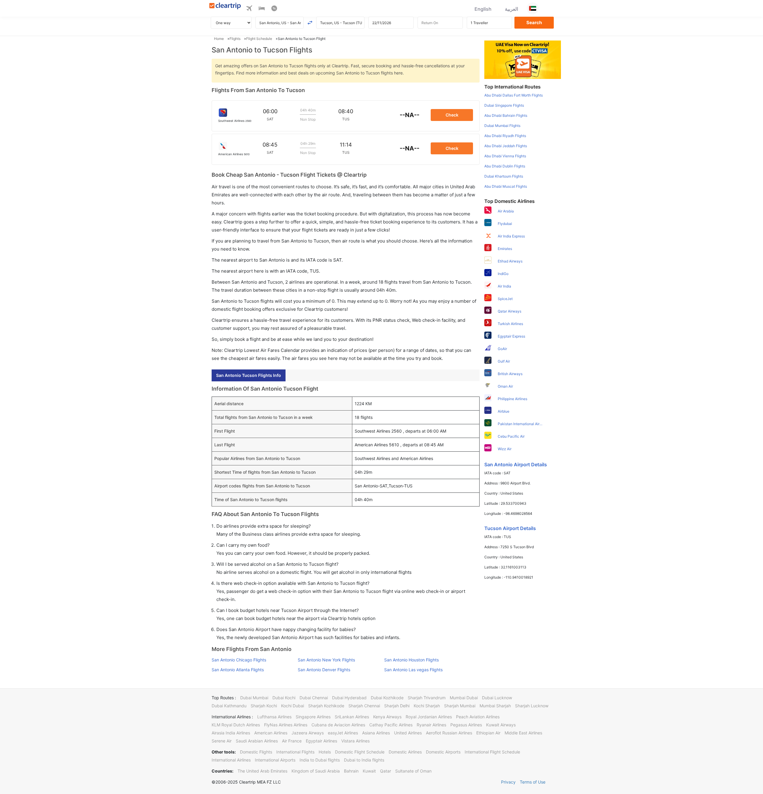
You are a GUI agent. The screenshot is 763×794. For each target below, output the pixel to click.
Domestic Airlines (405, 751)
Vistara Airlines (355, 740)
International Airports (275, 759)
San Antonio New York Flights (326, 659)
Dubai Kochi (283, 697)
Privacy (508, 781)
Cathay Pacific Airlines (390, 724)
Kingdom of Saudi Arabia (315, 770)
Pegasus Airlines (466, 724)
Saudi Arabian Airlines (257, 740)
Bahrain (351, 770)
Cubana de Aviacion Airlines (338, 724)
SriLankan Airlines (352, 716)
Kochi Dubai (292, 705)
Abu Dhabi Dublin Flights (504, 166)
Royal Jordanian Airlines (429, 716)
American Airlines (270, 732)
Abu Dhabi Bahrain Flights (505, 115)
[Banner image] (522, 59)
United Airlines (408, 732)
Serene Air (222, 740)
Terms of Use (532, 781)
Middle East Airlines (523, 732)
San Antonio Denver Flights (324, 669)
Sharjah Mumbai (459, 705)
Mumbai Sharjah (495, 705)
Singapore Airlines (313, 716)
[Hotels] (261, 9)
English (482, 9)
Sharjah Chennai (364, 705)
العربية (511, 9)
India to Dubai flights (320, 759)
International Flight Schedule (492, 751)
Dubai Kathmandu (229, 705)
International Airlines (231, 759)
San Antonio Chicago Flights (239, 659)
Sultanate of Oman (413, 770)
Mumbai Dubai (464, 697)
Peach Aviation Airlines (478, 716)
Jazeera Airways (307, 732)
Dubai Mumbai (254, 697)
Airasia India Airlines (231, 732)
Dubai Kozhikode (387, 697)
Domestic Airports (443, 751)
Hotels (325, 751)
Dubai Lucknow (497, 697)
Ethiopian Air (488, 732)
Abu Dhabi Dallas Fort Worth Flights (513, 95)
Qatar (385, 770)
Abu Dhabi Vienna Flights (505, 156)
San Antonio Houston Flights (411, 659)
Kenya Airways (387, 716)
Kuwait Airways (501, 724)
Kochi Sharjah (427, 705)
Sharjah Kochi (264, 705)
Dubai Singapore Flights (504, 105)
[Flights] (249, 9)
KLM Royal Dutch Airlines (236, 724)
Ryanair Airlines (431, 724)
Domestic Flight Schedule (359, 751)
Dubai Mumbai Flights (502, 125)
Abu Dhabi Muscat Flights (505, 186)
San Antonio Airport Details (515, 464)
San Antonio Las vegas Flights (413, 669)
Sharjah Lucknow (531, 705)
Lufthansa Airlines (274, 716)
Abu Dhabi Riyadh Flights (505, 135)
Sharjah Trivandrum (427, 697)
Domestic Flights (256, 751)
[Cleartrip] (225, 6)
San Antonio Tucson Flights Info (248, 375)
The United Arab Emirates (262, 770)
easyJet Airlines (343, 732)
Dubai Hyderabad (349, 697)
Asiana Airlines (376, 732)
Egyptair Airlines (321, 740)
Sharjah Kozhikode (326, 705)
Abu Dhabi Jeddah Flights (505, 146)
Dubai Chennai (314, 697)
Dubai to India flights (364, 759)
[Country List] (533, 8)
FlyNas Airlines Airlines (285, 724)
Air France (292, 740)
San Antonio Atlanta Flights (238, 669)
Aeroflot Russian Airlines (449, 732)
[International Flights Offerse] (274, 9)
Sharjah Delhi (397, 705)
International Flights (295, 751)
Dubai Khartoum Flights (503, 176)
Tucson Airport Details (510, 528)
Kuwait (369, 770)
